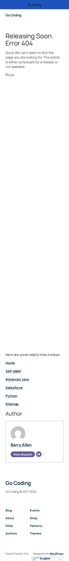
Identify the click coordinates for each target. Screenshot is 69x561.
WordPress (56, 553)
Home (10, 363)
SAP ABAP (13, 371)
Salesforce (14, 387)
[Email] (39, 454)
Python (11, 396)
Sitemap (12, 404)
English (44, 558)
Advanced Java (17, 379)
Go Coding (13, 15)
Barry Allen (21, 445)
